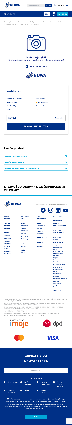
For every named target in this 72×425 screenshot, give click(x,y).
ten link (43, 408)
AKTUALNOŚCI (42, 238)
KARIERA (40, 242)
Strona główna (9, 22)
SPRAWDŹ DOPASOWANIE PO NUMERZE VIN (22, 169)
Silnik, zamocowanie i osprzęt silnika (42, 22)
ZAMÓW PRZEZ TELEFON (36, 126)
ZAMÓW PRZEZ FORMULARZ (16, 156)
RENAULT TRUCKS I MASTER (7, 225)
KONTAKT (40, 246)
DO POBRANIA (58, 216)
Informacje (7, 238)
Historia (39, 228)
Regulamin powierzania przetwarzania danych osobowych (58, 286)
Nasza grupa (41, 225)
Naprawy (7, 235)
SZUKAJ (48, 5)
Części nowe (22, 22)
